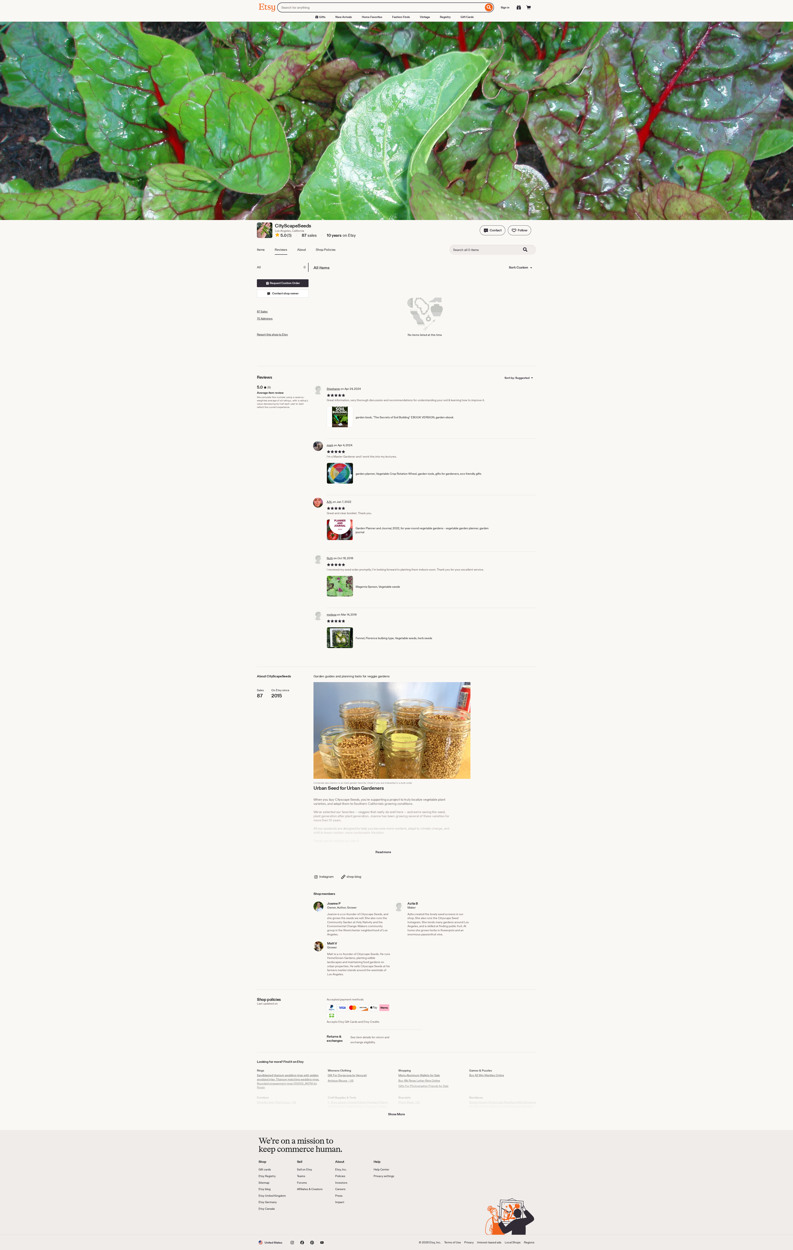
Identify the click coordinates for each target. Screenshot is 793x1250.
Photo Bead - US (409, 1102)
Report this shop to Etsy (272, 334)
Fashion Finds (401, 17)
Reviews (281, 250)
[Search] (489, 7)
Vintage (425, 17)
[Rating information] (277, 235)
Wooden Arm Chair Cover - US (276, 1102)
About (301, 250)
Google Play (304, 1223)
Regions (529, 1242)
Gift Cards (467, 17)
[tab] (282, 267)
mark (330, 445)
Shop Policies (326, 250)
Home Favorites (372, 17)
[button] (492, 230)
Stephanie (333, 388)
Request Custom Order (284, 283)
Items (261, 250)
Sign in (505, 7)
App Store (272, 1223)
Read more (383, 852)
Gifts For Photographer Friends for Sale (423, 1086)
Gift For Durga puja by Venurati (347, 1075)
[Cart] (529, 7)
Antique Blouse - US (341, 1080)
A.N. (329, 501)
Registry (445, 17)
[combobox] (380, 7)
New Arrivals (343, 17)
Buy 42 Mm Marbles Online (486, 1075)
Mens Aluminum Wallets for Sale (419, 1075)
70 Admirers (265, 318)
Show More (396, 1114)
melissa (331, 614)
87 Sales (262, 311)
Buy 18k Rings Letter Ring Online (419, 1080)
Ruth (330, 558)
